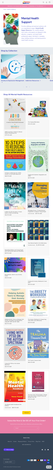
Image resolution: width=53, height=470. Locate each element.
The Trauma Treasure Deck (34, 360)
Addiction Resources (32, 80)
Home (4, 9)
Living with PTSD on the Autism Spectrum (12, 364)
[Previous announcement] (2, 6)
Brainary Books (9, 466)
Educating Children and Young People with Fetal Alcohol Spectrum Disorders (14, 250)
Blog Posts (38, 441)
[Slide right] (29, 86)
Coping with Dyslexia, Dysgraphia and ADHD (37, 175)
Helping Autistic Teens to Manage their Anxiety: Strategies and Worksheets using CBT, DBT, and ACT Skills (14, 320)
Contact (15, 441)
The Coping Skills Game (33, 122)
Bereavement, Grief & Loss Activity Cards (13, 275)
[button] (2, 2)
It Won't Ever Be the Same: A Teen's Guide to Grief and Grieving (13, 212)
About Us (10, 441)
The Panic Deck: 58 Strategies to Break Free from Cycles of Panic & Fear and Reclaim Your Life (37, 396)
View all (26, 412)
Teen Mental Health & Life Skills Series (37, 243)
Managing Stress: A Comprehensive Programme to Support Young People (37, 211)
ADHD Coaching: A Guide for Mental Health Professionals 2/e (13, 132)
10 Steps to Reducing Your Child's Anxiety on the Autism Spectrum (13, 173)
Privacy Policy (31, 441)
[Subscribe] (37, 428)
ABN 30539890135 (26, 444)
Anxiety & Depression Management (12, 80)
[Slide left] (23, 86)
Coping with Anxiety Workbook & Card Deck (37, 282)
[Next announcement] (50, 6)
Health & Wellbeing (11, 9)
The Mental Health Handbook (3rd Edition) (13, 405)
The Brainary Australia (16, 466)
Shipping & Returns (22, 441)
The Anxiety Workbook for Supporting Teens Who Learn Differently (37, 320)
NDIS (43, 441)
